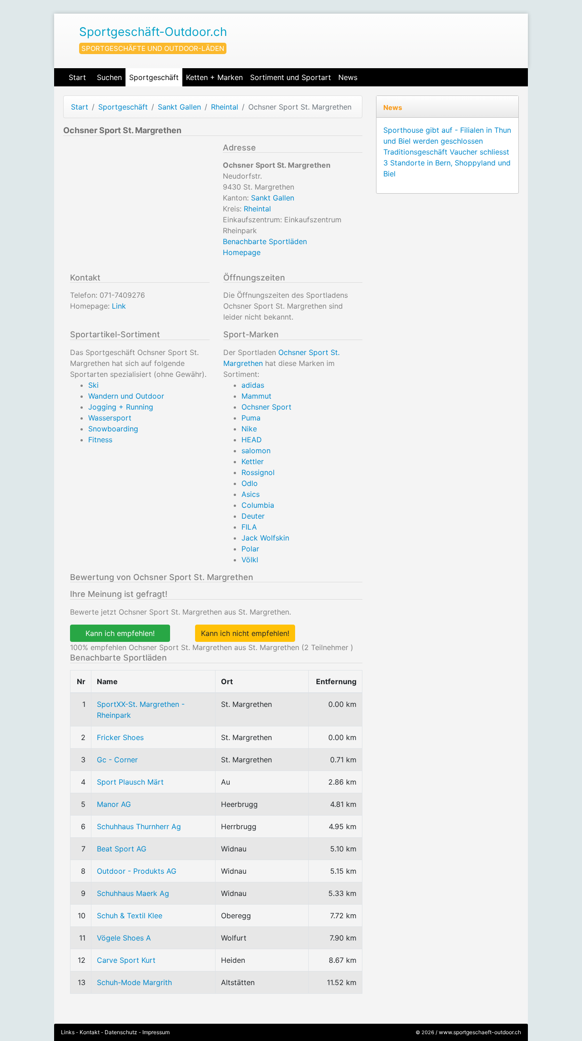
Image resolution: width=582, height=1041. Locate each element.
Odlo (249, 483)
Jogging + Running (120, 406)
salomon (256, 450)
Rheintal (224, 106)
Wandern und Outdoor (126, 395)
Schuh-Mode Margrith (134, 982)
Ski (93, 385)
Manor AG (114, 804)
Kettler (252, 461)
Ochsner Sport (266, 406)
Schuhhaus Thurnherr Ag (139, 826)
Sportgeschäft (154, 77)
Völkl (249, 559)
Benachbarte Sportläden (265, 241)
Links (68, 1032)
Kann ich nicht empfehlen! (245, 633)
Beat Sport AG (121, 848)
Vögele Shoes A (124, 937)
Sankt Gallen (179, 106)
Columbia (257, 505)
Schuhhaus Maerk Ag (133, 893)
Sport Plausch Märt (130, 781)
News (347, 77)
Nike (249, 428)
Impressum (156, 1032)
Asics (250, 494)
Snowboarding (113, 428)
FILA (249, 526)
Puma (251, 417)
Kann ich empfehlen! (120, 633)
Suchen (109, 77)
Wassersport (109, 417)
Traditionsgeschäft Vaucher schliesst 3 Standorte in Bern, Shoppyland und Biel (447, 162)
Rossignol (258, 472)
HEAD (251, 439)
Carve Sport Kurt (126, 960)
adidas (252, 385)
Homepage (242, 252)
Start (77, 77)
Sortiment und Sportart (290, 77)
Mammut (256, 395)
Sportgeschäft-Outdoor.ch (153, 32)
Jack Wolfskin (265, 537)
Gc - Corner (117, 759)
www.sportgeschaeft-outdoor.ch (480, 1032)
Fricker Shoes (120, 737)
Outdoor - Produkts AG (136, 871)
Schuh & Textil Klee (129, 915)
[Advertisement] (139, 206)
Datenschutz (121, 1032)
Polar (250, 548)
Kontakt (90, 1032)
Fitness (100, 439)
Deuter (253, 515)
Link (119, 305)
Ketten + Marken (214, 77)
